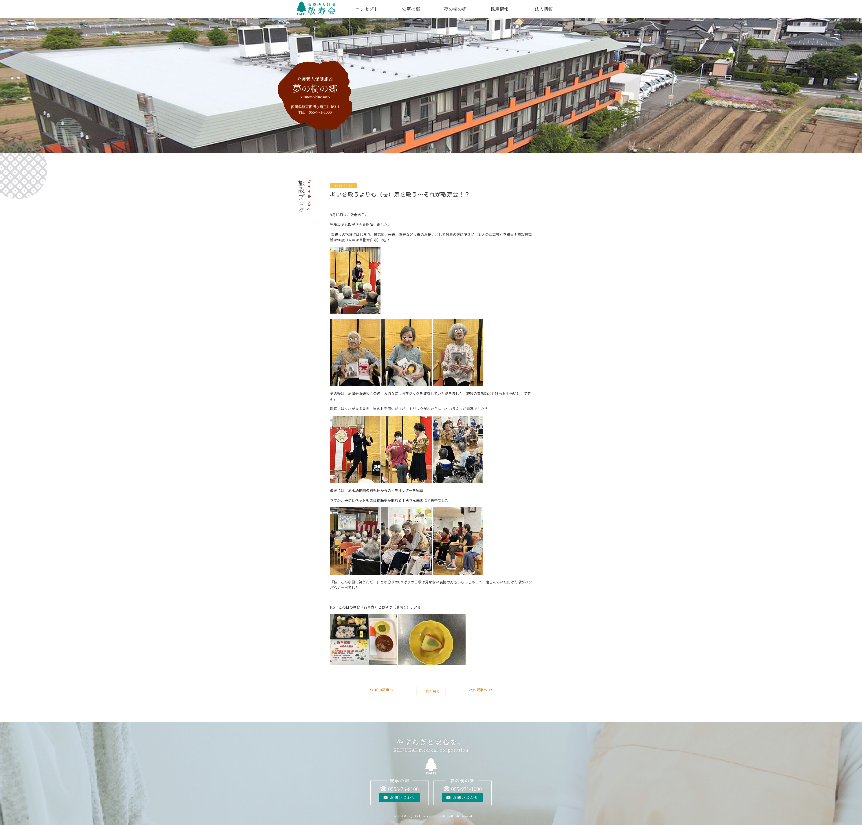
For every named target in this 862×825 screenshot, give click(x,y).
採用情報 (499, 9)
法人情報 (544, 9)
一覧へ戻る (431, 691)
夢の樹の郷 (455, 9)
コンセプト (367, 9)
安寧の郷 (411, 9)
